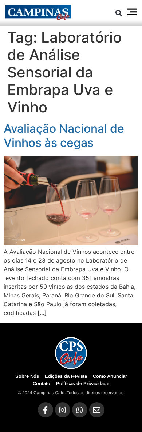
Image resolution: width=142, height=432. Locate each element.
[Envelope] (96, 409)
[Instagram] (62, 409)
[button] (119, 13)
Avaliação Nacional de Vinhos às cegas (64, 135)
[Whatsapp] (79, 409)
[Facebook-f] (45, 409)
